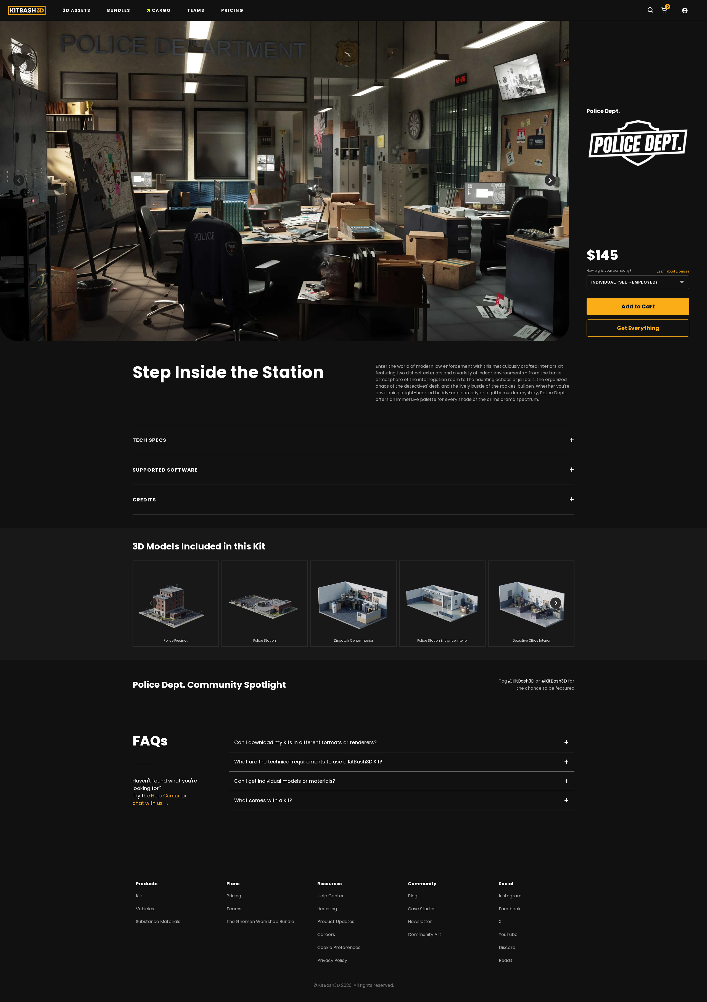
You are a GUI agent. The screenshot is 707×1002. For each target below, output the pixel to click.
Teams (196, 10)
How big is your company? (609, 270)
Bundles (118, 10)
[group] (176, 604)
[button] (550, 180)
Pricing (232, 10)
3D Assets (77, 10)
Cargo (161, 10)
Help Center (165, 795)
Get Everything (638, 328)
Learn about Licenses (673, 271)
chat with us (148, 803)
